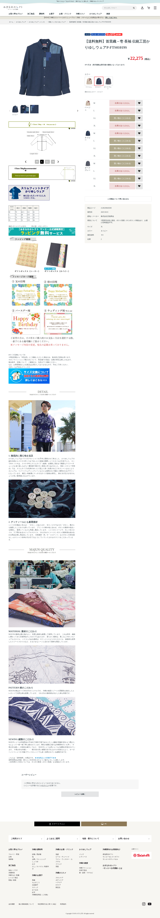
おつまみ (35, 890)
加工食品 (12, 865)
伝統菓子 (35, 885)
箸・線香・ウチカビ (86, 873)
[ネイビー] (44, 68)
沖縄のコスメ (61, 873)
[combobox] (42, 162)
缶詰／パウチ (13, 870)
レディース (83, 857)
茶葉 (57, 866)
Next (77, 111)
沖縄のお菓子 (37, 875)
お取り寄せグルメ (16, 849)
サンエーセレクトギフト (111, 857)
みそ (33, 864)
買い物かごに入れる (122, 118)
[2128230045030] (15, 109)
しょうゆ (35, 861)
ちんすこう (36, 882)
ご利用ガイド (16, 839)
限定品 (58, 887)
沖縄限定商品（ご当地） (40, 895)
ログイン (45, 785)
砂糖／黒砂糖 (36, 854)
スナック (35, 887)
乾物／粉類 (12, 880)
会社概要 (12, 904)
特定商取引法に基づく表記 (47, 904)
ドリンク (59, 864)
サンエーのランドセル (110, 859)
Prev (10, 111)
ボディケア (59, 880)
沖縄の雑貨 (83, 863)
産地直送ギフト (108, 854)
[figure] (25, 162)
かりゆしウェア (85, 849)
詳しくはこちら (111, 17)
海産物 (11, 859)
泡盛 (57, 854)
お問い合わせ (123, 839)
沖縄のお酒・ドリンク (64, 849)
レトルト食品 (13, 878)
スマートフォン (58, 824)
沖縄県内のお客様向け (111, 849)
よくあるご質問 (53, 839)
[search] (134, 8)
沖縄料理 (12, 873)
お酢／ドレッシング (39, 859)
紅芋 (33, 892)
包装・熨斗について (90, 839)
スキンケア (59, 878)
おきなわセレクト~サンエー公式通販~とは (112, 866)
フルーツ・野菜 (14, 854)
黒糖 (33, 880)
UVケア (58, 885)
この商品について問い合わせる (118, 199)
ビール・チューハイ (62, 857)
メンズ (81, 854)
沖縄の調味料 (37, 849)
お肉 (10, 857)
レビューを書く (80, 794)
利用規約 (63, 904)
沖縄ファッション (85, 868)
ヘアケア (59, 882)
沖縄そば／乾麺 (14, 875)
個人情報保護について (26, 904)
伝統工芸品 (83, 870)
